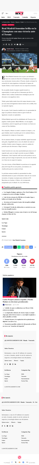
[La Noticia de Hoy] (19, 13)
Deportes (11, 24)
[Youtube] (32, 263)
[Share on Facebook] (6, 44)
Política (13, 296)
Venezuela (6, 296)
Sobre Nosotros (9, 348)
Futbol (4, 24)
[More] (23, 44)
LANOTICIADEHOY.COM (12, 387)
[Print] (20, 44)
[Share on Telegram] (14, 44)
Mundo (25, 340)
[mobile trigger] (3, 13)
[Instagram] (24, 263)
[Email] (17, 44)
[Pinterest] (10, 364)
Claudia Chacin (10, 48)
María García (8, 304)
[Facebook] (7, 263)
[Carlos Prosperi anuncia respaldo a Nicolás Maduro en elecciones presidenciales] (19, 288)
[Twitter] (15, 263)
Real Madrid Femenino (19, 240)
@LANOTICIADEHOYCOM (13, 340)
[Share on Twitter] (9, 44)
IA (33, 402)
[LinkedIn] (15, 364)
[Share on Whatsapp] (12, 44)
